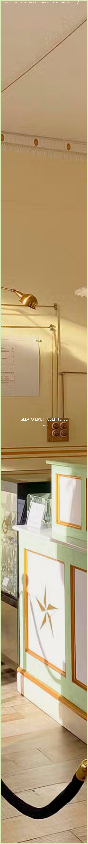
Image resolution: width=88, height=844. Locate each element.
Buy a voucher (45, 2)
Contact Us (79, 2)
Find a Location (44, 425)
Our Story (55, 2)
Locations (14, 2)
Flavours (23, 2)
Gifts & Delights (33, 2)
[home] (6, 2)
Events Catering (65, 2)
